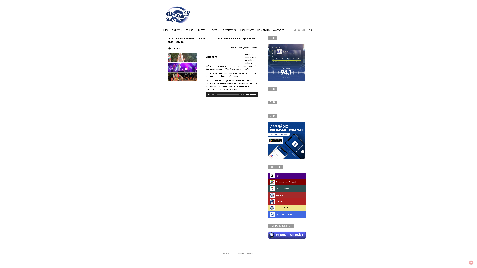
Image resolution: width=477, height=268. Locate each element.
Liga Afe (279, 201)
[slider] (253, 94)
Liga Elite (279, 195)
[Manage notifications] (471, 263)
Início (166, 30)
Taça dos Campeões (284, 214)
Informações (229, 30)
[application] (232, 94)
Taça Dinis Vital (282, 208)
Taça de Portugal (282, 188)
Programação (247, 30)
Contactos (278, 30)
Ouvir (214, 30)
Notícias (176, 30)
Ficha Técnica (263, 30)
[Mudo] (247, 94)
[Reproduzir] (209, 94)
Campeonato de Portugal (286, 182)
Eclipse (189, 30)
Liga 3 (278, 176)
